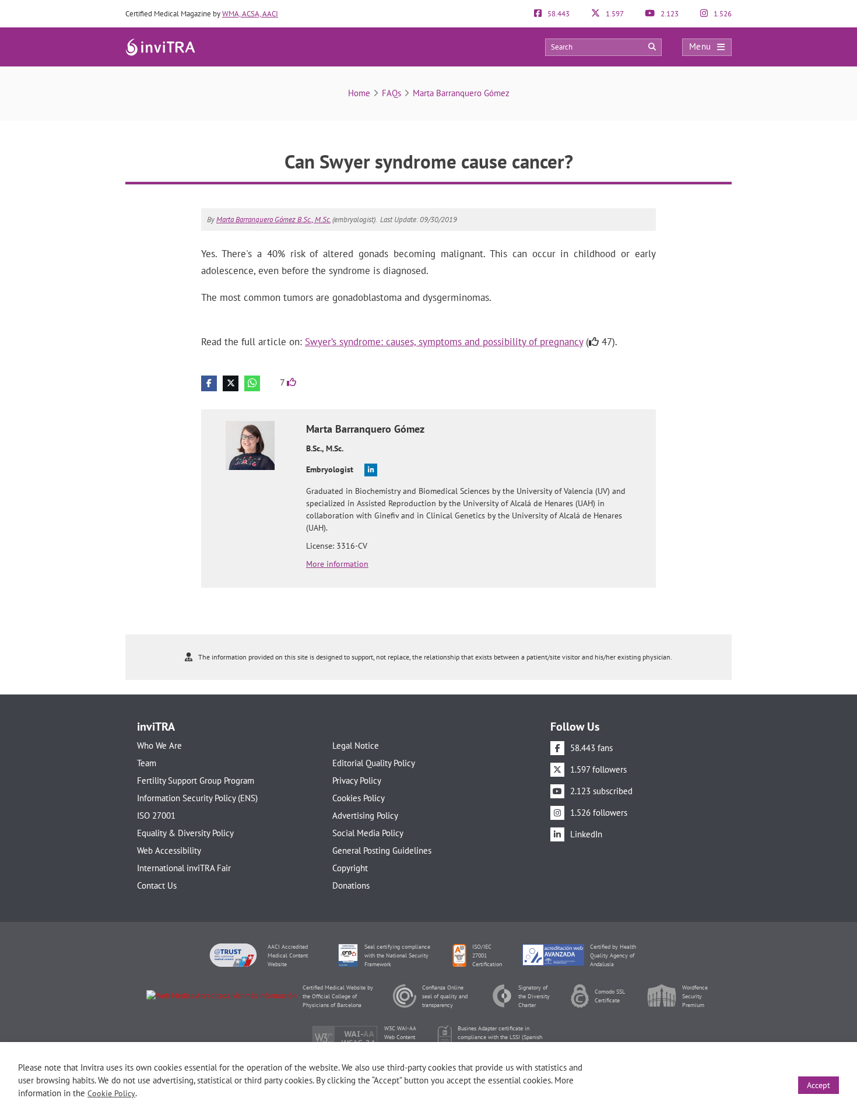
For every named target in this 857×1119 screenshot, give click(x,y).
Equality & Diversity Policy (185, 833)
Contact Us (157, 885)
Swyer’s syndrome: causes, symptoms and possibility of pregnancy (444, 341)
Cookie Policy (111, 1093)
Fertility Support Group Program (195, 780)
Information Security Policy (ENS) (197, 798)
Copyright (350, 868)
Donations (351, 885)
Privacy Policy (356, 780)
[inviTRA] (160, 46)
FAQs (391, 93)
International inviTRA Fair (184, 868)
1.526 (722, 14)
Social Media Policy (367, 833)
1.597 (614, 14)
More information (337, 564)
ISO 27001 (156, 815)
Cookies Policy (358, 798)
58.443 (558, 14)
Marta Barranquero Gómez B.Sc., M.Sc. (273, 219)
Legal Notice (355, 745)
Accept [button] (818, 1085)
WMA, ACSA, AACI (250, 14)
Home (359, 93)
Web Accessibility (169, 850)
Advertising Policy (365, 815)
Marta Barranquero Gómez (461, 93)
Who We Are (159, 745)
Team (146, 763)
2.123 (669, 14)
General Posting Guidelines (381, 850)
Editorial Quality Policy (373, 763)
